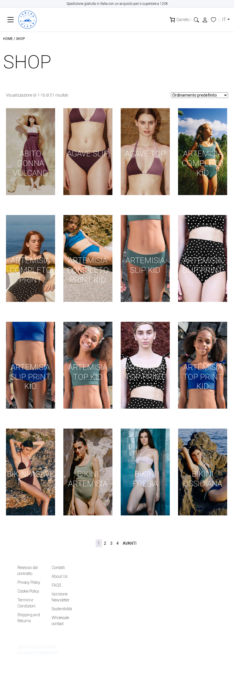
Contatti (58, 567)
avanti (129, 543)
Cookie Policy (28, 591)
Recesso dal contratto (27, 570)
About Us (60, 576)
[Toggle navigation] (10, 19)
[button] (196, 19)
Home (8, 39)
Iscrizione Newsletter (61, 597)
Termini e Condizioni (26, 603)
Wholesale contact (60, 620)
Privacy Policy (28, 582)
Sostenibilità (62, 609)
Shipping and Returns (28, 618)
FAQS (56, 585)
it (224, 19)
